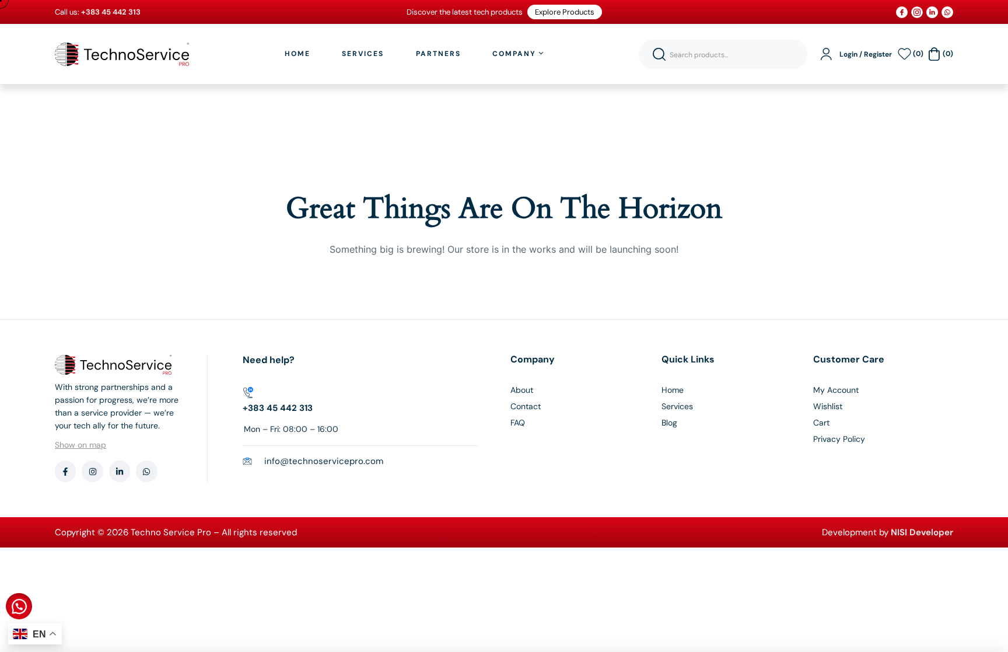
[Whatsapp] (146, 471)
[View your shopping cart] (934, 54)
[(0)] (904, 54)
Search (659, 54)
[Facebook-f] (65, 471)
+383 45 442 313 (278, 408)
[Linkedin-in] (119, 471)
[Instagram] (92, 471)
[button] (19, 606)
